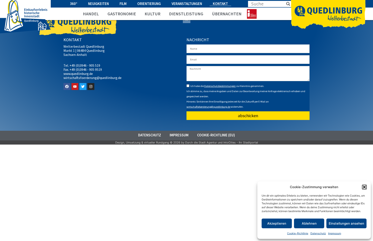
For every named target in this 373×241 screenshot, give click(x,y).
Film (123, 4)
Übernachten (227, 13)
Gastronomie (121, 13)
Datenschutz (318, 233)
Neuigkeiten (98, 4)
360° (73, 4)
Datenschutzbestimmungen (220, 86)
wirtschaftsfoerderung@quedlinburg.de (208, 106)
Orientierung (149, 4)
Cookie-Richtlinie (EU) (216, 135)
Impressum (334, 233)
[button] (364, 187)
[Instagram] (90, 86)
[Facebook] (66, 86)
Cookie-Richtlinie (297, 233)
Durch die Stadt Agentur (201, 142)
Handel (91, 13)
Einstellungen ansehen (346, 223)
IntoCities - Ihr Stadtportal (240, 142)
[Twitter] (82, 86)
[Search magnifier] (288, 4)
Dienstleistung (186, 13)
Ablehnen (309, 223)
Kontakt (220, 4)
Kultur (152, 13)
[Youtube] (74, 86)
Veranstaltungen (187, 4)
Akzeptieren (276, 223)
